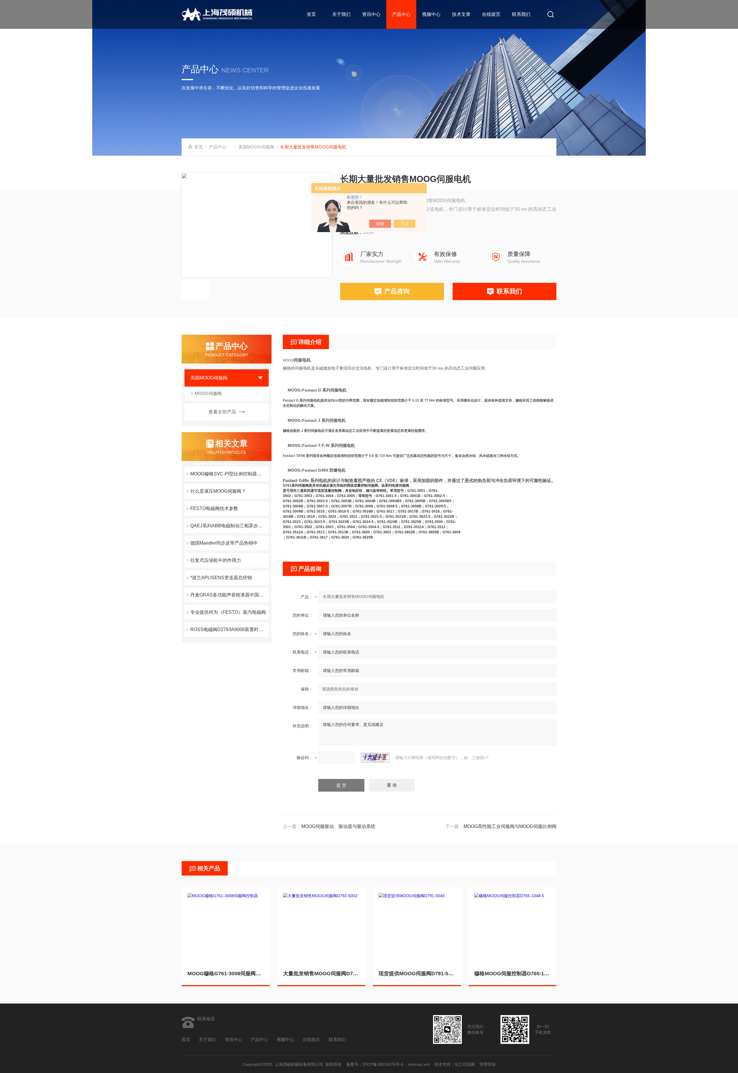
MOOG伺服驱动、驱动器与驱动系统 (338, 826)
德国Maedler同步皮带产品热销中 (224, 543)
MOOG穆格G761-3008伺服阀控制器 (225, 973)
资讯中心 (371, 14)
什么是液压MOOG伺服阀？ (218, 491)
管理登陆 (487, 1064)
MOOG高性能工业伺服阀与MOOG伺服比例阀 (510, 826)
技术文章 (461, 14)
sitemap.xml (419, 1064)
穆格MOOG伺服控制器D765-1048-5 (512, 973)
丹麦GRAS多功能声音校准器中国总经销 (229, 594)
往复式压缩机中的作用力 (215, 560)
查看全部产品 (222, 411)
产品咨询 (397, 291)
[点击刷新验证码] (375, 758)
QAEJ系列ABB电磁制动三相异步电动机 (229, 525)
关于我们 (341, 14)
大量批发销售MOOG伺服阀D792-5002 (321, 973)
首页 (311, 14)
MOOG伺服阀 (208, 393)
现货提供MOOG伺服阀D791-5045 (417, 973)
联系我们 (521, 14)
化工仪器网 (465, 1064)
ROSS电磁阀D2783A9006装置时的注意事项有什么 (229, 629)
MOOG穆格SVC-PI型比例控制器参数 (228, 473)
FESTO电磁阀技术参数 (214, 508)
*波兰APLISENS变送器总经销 (221, 577)
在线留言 (491, 14)
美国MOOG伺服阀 (256, 146)
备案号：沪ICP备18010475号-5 (374, 1064)
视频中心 (431, 14)
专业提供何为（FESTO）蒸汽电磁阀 (228, 612)
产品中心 (401, 14)
